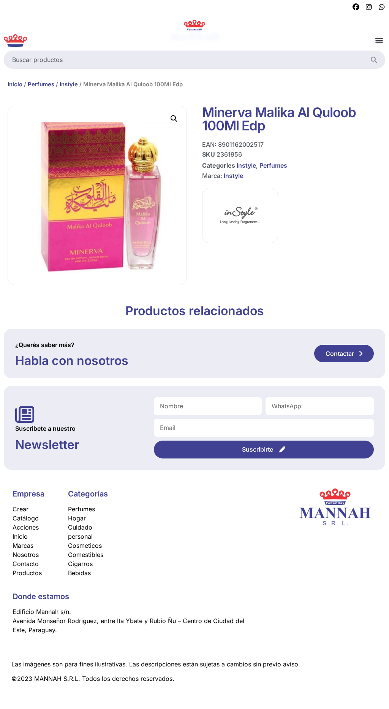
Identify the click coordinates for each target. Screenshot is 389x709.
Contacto (26, 564)
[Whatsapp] (381, 7)
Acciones (26, 527)
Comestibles (85, 554)
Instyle (69, 84)
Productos (27, 573)
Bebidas (79, 573)
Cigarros (80, 564)
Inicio (15, 84)
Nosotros (26, 554)
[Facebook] (356, 7)
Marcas (23, 545)
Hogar (77, 518)
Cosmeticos (85, 545)
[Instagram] (368, 7)
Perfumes (41, 84)
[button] (379, 40)
